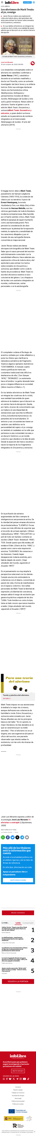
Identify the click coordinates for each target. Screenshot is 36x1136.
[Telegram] (17, 1079)
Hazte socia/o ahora (18, 880)
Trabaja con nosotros (18, 1092)
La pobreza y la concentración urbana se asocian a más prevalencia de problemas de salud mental (14, 949)
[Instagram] (21, 1079)
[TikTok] (28, 1079)
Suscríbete (27, 2)
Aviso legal (18, 1098)
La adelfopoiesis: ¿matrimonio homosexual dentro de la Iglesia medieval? (12, 939)
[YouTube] (24, 1079)
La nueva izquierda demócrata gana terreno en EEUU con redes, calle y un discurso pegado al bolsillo (14, 959)
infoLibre (4, 973)
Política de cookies (18, 1104)
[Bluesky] (10, 1079)
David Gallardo (6, 932)
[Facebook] (7, 1079)
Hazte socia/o (18, 1071)
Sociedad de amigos (18, 1095)
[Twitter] (14, 1079)
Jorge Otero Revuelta (8, 943)
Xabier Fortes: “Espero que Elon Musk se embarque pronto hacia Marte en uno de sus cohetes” (14, 928)
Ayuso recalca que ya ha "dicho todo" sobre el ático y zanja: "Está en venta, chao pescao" (14, 969)
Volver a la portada (18, 981)
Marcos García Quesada (9, 953)
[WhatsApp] (4, 1079)
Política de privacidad (18, 1101)
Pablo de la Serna (7, 963)
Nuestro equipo (18, 1090)
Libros (16, 832)
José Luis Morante (7, 62)
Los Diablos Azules (6, 832)
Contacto (18, 1087)
